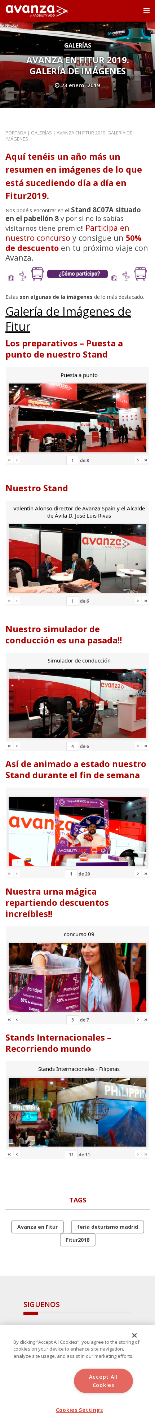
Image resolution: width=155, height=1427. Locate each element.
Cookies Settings (79, 1409)
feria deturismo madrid (107, 1226)
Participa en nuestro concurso (67, 232)
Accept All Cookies (103, 1380)
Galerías (77, 45)
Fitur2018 (77, 1239)
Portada (15, 132)
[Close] (134, 1335)
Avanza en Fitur (37, 1226)
